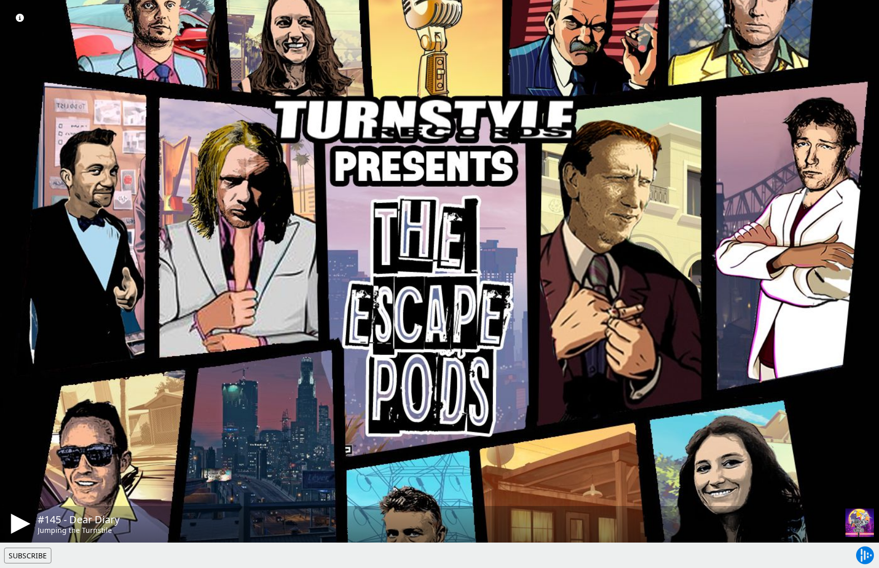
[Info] (20, 17)
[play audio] (19, 524)
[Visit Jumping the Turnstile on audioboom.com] (859, 523)
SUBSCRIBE (28, 555)
